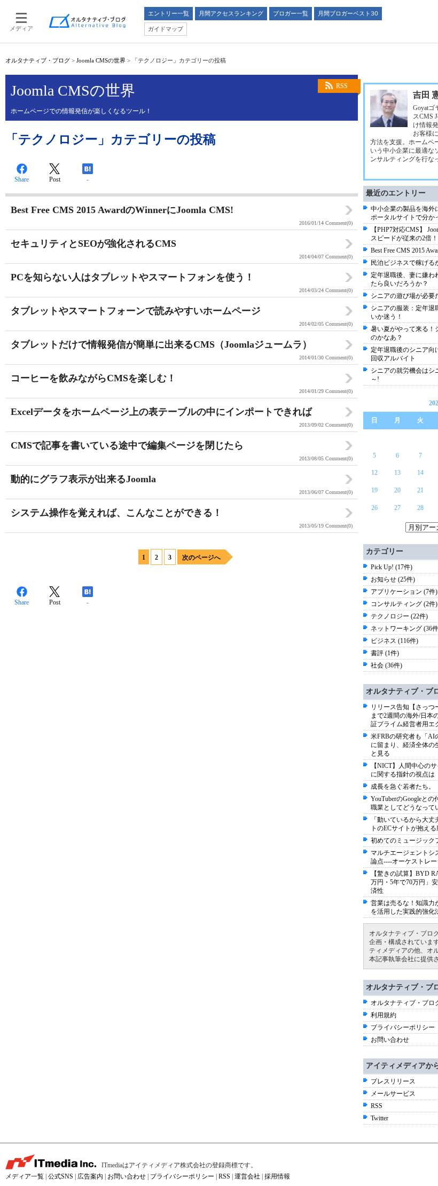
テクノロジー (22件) (399, 616)
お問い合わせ (390, 1039)
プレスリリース (393, 1081)
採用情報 (277, 1176)
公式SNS (60, 1176)
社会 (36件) (386, 665)
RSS (342, 86)
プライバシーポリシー (403, 1027)
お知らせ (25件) (393, 579)
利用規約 (383, 1015)
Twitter (379, 1118)
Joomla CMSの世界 (101, 60)
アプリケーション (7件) (404, 591)
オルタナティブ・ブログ (37, 60)
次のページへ (201, 557)
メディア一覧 (24, 1176)
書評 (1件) (385, 653)
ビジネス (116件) (394, 641)
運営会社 (247, 1176)
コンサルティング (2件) (404, 604)
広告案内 (90, 1176)
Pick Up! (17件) (391, 567)
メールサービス (393, 1093)
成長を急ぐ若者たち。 (403, 786)
